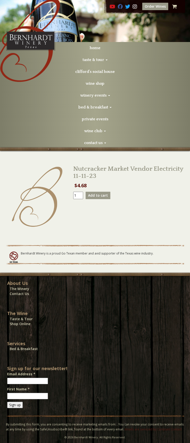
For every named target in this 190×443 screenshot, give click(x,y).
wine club (93, 131)
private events (95, 119)
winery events (94, 95)
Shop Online (20, 323)
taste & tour (94, 60)
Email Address (21, 374)
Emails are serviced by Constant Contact (153, 429)
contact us (94, 143)
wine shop (95, 83)
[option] (95, 21)
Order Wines (155, 6)
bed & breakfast (93, 107)
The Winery (19, 288)
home (95, 48)
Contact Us (19, 293)
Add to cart (98, 195)
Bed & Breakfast (24, 348)
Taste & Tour (21, 318)
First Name (18, 389)
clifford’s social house (95, 71)
